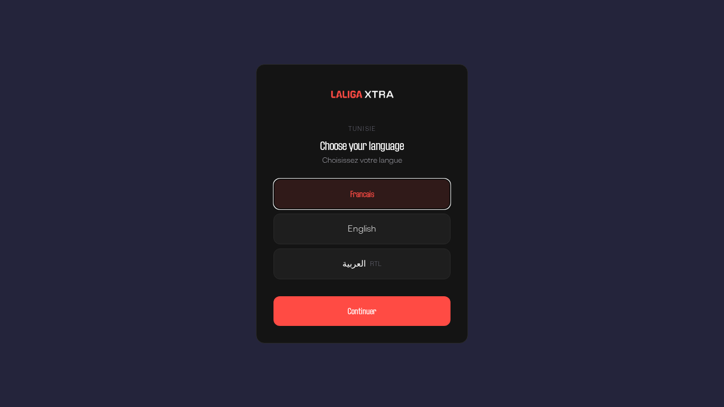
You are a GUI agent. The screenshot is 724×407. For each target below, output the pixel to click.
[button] (362, 194)
